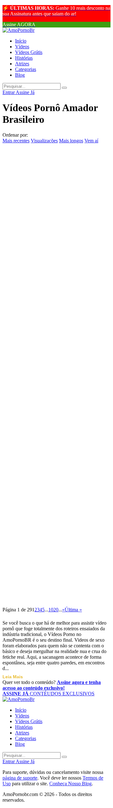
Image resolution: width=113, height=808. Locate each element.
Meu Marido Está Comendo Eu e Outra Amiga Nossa (56, 554)
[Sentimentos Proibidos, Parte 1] (56, 184)
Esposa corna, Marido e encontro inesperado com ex (56, 360)
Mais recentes (16, 140)
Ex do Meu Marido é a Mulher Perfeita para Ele (52, 517)
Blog (20, 75)
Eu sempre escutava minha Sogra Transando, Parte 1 (56, 323)
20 (55, 609)
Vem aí (91, 140)
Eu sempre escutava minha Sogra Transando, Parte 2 (56, 165)
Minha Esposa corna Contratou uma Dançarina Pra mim (53, 480)
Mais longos (71, 140)
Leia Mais (13, 676)
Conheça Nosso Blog (70, 783)
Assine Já (25, 92)
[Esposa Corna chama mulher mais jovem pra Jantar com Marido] (56, 416)
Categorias (25, 69)
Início (20, 41)
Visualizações (44, 140)
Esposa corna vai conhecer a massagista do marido (48, 397)
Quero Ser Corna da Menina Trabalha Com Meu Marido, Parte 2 (49, 235)
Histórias (24, 58)
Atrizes (22, 63)
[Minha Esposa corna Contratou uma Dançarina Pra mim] (56, 462)
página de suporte (20, 778)
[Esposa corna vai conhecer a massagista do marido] (56, 379)
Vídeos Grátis (28, 52)
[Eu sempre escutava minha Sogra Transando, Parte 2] (56, 147)
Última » (73, 609)
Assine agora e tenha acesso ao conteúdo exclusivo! (52, 685)
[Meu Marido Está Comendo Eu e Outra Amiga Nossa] (56, 536)
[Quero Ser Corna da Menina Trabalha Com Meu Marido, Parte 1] (56, 259)
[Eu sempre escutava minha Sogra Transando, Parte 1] (56, 304)
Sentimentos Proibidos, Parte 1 (52, 199)
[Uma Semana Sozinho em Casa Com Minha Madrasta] (56, 573)
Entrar (9, 92)
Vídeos (22, 46)
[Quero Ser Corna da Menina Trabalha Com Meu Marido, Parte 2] (56, 213)
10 (50, 609)
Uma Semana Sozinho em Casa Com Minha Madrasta (52, 592)
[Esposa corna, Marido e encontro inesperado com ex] (56, 342)
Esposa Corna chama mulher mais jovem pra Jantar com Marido (49, 438)
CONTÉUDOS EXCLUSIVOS (48, 693)
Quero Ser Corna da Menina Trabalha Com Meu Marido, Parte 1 (49, 281)
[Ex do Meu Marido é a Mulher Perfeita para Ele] (56, 499)
